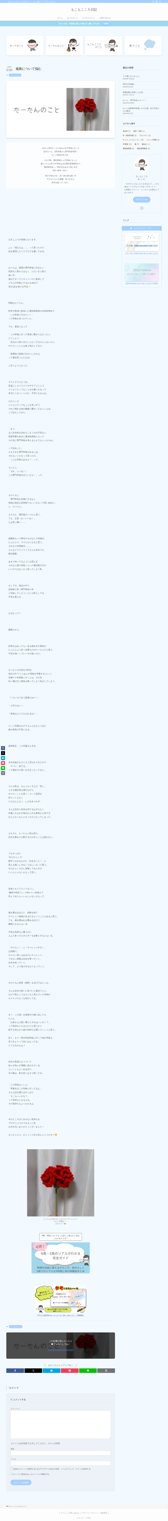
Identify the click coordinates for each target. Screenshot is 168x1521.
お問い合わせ (74, 1513)
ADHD (126, 131)
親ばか (146, 144)
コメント (14, 1408)
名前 (12, 1448)
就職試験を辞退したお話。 (134, 93)
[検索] (160, 1)
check (106, 23)
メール (13, 1458)
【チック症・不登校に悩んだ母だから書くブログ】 (141, 253)
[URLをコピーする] (106, 1370)
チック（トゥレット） (133, 139)
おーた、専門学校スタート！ (135, 101)
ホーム (63, 1513)
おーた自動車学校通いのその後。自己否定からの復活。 (141, 111)
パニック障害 (152, 139)
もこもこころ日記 (84, 9)
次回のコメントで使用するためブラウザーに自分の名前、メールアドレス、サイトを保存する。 (52, 1469)
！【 (61, 1315)
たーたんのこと (15, 75)
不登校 (127, 144)
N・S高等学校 (129, 135)
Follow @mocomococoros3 (60, 1349)
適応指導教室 (143, 148)
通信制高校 (128, 148)
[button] (15, 1370)
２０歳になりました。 (132, 77)
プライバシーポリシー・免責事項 (94, 1513)
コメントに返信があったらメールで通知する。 (31, 1474)
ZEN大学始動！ (129, 85)
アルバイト (145, 135)
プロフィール (142, 199)
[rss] (156, 1)
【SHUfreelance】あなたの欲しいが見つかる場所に (142, 283)
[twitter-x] (153, 1)
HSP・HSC (139, 131)
